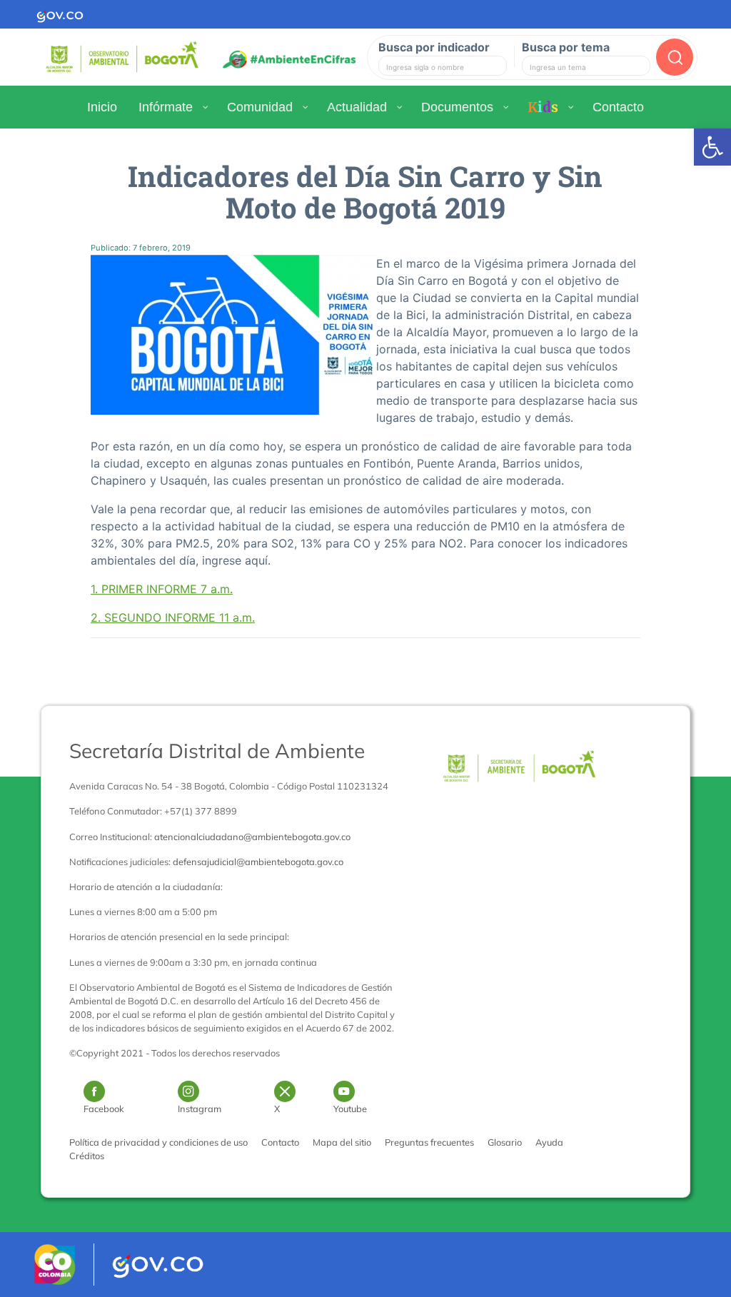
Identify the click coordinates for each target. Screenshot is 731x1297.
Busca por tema (566, 47)
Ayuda (549, 1142)
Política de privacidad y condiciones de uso (158, 1142)
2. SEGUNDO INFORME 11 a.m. (173, 617)
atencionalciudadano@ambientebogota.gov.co (252, 836)
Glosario (505, 1142)
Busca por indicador (434, 47)
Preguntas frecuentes (429, 1142)
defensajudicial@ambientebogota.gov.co (258, 861)
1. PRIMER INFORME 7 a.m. (162, 589)
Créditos (86, 1155)
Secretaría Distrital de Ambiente (217, 750)
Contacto (280, 1142)
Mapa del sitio (342, 1142)
